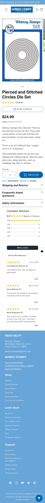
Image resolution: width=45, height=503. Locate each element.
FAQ (6, 433)
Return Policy (10, 454)
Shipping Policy (11, 465)
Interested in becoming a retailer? (19, 366)
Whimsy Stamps (17, 494)
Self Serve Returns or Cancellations (13, 459)
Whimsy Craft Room (13, 417)
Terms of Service (11, 473)
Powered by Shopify (13, 497)
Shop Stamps (10, 389)
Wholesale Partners (12, 437)
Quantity (5, 169)
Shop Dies (9, 393)
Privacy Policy (10, 469)
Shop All (8, 381)
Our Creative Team (12, 421)
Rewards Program (12, 425)
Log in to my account (14, 363)
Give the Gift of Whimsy (14, 401)
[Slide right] (28, 86)
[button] (6, 10)
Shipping (4, 121)
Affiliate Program (11, 429)
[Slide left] (17, 86)
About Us (8, 413)
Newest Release (11, 384)
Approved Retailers (13, 369)
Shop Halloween (11, 397)
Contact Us (9, 450)
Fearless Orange (22, 500)
